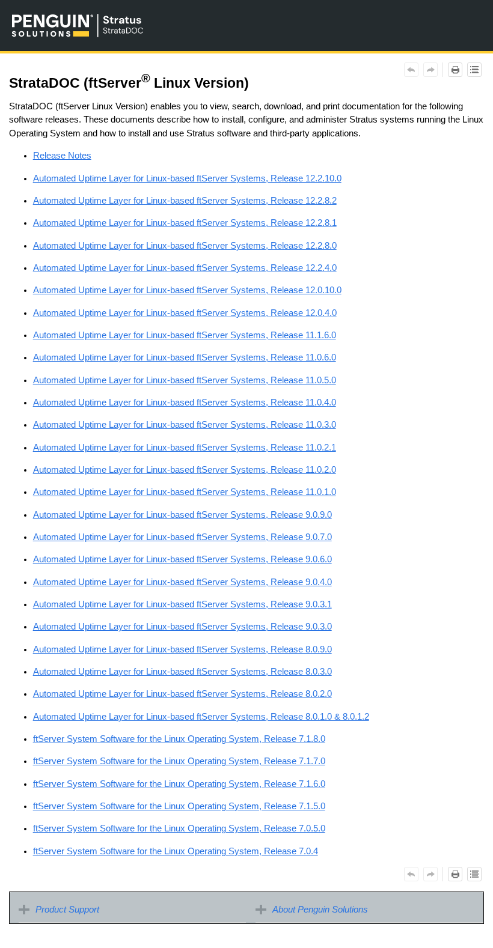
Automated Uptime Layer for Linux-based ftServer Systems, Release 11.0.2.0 (184, 470)
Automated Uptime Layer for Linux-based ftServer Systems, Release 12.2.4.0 (185, 268)
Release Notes (62, 155)
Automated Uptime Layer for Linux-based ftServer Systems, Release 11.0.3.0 (184, 425)
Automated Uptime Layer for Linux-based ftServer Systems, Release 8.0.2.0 (182, 694)
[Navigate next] (430, 69)
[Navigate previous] (411, 69)
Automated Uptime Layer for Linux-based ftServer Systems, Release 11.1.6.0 (184, 335)
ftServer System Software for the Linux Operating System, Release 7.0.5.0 (179, 828)
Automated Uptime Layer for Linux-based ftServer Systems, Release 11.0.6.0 (184, 357)
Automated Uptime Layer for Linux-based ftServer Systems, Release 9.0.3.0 (182, 626)
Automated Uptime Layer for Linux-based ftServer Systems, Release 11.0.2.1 (184, 447)
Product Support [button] (67, 909)
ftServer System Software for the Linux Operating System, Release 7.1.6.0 (179, 784)
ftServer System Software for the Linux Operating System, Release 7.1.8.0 (179, 739)
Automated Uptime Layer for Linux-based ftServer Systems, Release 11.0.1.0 (184, 492)
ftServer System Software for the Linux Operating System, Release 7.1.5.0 (179, 806)
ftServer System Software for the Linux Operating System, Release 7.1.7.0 (179, 761)
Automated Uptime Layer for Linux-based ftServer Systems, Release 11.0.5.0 (184, 380)
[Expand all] (474, 69)
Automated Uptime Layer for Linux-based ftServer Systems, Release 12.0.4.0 (185, 313)
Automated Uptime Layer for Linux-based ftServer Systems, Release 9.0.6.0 (182, 559)
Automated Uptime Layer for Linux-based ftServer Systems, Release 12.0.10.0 (187, 290)
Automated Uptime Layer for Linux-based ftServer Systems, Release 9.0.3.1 (182, 604)
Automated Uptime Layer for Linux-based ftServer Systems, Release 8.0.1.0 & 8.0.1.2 (201, 717)
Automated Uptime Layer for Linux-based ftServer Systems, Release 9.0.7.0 (182, 537)
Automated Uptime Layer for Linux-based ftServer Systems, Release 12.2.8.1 (185, 223)
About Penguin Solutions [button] (320, 909)
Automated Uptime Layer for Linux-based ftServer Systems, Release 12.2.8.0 (185, 246)
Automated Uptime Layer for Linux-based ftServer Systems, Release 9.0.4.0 (182, 582)
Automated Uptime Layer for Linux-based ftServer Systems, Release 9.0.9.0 (182, 515)
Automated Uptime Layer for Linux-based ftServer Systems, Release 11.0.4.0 (184, 402)
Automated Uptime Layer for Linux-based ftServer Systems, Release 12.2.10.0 (187, 178)
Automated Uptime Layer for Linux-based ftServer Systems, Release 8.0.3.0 (182, 671)
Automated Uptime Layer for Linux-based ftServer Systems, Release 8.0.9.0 (182, 649)
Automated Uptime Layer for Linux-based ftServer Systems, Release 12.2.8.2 (185, 200)
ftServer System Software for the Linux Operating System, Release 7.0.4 (175, 851)
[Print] (455, 69)
